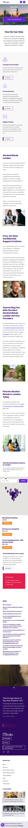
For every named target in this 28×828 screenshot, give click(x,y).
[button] (8, 491)
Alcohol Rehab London (8, 773)
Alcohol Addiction (7, 775)
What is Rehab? (7, 604)
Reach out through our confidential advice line (13, 406)
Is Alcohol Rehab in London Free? (12, 613)
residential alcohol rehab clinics (14, 328)
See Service (7, 77)
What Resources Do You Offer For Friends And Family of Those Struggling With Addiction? (12, 641)
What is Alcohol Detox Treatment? (12, 611)
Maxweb (21, 825)
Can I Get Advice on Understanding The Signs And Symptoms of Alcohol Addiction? (14, 636)
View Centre (7, 523)
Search (23, 480)
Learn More (7, 568)
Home (4, 764)
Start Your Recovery (14, 19)
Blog (4, 778)
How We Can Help (9, 725)
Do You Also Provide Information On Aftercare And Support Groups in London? (13, 647)
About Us (5, 767)
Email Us (6, 742)
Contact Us (5, 781)
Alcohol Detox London (8, 770)
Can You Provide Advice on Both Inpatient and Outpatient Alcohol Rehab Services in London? (12, 626)
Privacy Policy (6, 783)
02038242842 (7, 738)
